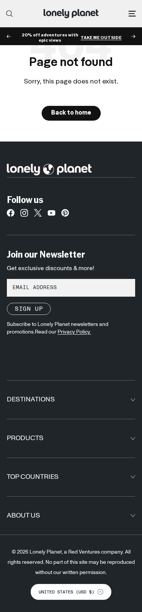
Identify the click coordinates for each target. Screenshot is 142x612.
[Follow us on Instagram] (24, 214)
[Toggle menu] (132, 13)
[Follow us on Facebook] (10, 214)
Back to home (71, 113)
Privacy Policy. (74, 332)
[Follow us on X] (38, 214)
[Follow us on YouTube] (51, 214)
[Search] (9, 13)
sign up (29, 309)
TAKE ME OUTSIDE (101, 37)
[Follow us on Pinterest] (65, 214)
